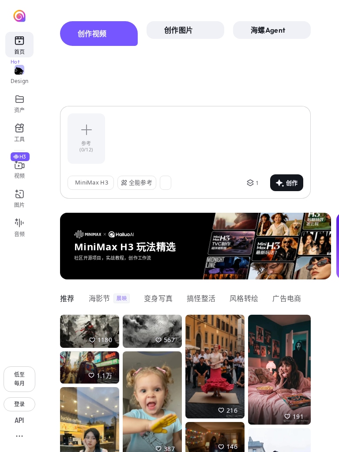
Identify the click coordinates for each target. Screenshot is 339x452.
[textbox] (208, 138)
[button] (121, 349)
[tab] (99, 33)
